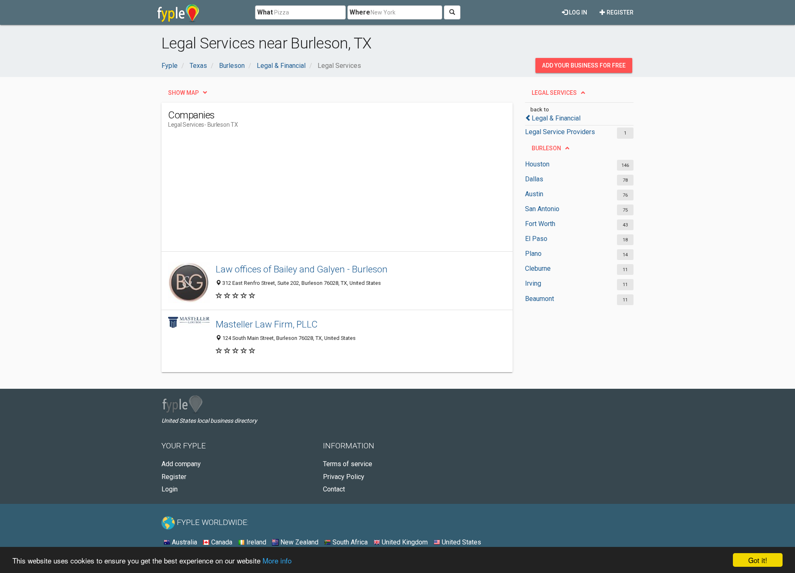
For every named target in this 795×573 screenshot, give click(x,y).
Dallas (534, 179)
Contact (334, 489)
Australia (183, 542)
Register (619, 12)
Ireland (255, 542)
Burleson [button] (546, 148)
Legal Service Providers (560, 132)
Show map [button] (183, 92)
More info (277, 560)
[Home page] (178, 12)
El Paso (536, 239)
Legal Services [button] (554, 92)
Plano (533, 254)
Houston (537, 164)
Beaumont (539, 299)
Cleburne (538, 268)
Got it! (757, 560)
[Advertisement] (319, 193)
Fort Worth (540, 224)
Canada (221, 542)
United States (460, 542)
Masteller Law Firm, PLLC (267, 324)
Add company (181, 464)
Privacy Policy (343, 477)
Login (169, 489)
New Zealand (298, 542)
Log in (577, 12)
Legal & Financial (556, 118)
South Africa (349, 542)
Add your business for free (584, 65)
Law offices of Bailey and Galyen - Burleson (302, 269)
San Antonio (542, 209)
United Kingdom (404, 542)
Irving (533, 283)
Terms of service (347, 464)
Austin (534, 194)
